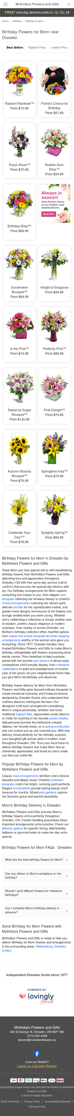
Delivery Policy (37, 1106)
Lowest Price (59, 47)
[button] (65, 1107)
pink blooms (41, 660)
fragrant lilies (24, 714)
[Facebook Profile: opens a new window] (37, 1053)
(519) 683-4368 (37, 1036)
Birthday (17, 21)
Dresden (60, 946)
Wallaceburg (44, 946)
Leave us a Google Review (37, 1066)
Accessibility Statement (58, 1101)
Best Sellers (15, 47)
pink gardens (47, 792)
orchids (18, 607)
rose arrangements (25, 775)
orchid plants (21, 788)
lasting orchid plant (57, 726)
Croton (6, 950)
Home (5, 21)
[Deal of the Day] (54, 209)
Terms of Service (10, 1101)
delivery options (12, 828)
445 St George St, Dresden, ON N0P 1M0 (37, 1032)
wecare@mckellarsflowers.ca (37, 1040)
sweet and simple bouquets (27, 636)
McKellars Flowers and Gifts (37, 4)
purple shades (58, 718)
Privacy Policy (32, 1101)
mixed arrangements (16, 603)
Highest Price (37, 47)
